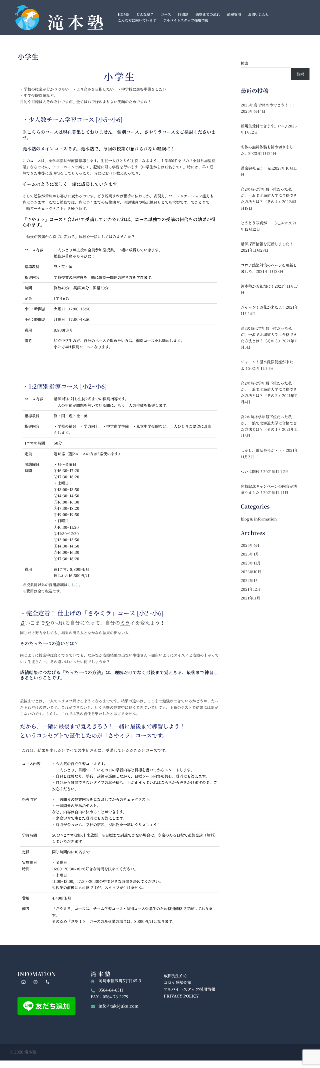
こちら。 (75, 584)
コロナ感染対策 (178, 982)
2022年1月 (250, 580)
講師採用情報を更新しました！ (267, 243)
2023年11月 (251, 562)
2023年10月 (251, 571)
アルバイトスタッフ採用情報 (185, 20)
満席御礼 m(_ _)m (257, 168)
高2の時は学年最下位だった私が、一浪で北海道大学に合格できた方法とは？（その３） (269, 334)
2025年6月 (250, 545)
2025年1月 (250, 553)
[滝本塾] (59, 16)
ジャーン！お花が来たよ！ (263, 307)
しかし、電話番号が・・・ (263, 450)
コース (166, 14)
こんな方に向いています (137, 20)
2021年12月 (251, 589)
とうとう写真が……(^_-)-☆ (264, 222)
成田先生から (176, 976)
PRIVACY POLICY (181, 996)
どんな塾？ (145, 14)
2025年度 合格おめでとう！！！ (268, 104)
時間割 (183, 14)
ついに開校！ (252, 471)
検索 (244, 63)
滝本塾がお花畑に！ (257, 286)
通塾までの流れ (208, 14)
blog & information (259, 519)
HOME (123, 14)
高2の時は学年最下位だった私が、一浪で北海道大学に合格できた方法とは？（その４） (269, 195)
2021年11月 (250, 597)
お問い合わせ (258, 14)
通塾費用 (234, 14)
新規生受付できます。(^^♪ (264, 125)
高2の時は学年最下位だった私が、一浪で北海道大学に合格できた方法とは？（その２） (269, 389)
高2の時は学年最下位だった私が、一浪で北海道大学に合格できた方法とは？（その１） (269, 423)
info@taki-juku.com (118, 1006)
